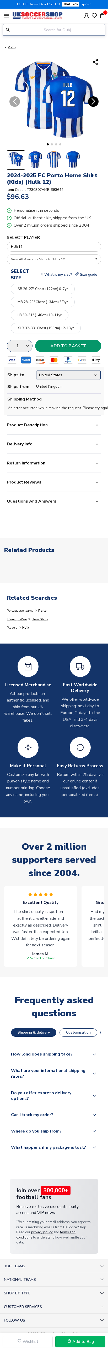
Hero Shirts (40, 619)
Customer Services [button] (23, 1306)
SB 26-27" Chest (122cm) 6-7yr (43, 289)
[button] (48, 144)
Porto (11, 47)
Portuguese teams (20, 611)
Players (12, 628)
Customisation (78, 1032)
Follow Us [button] (14, 1320)
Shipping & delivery (34, 1032)
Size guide (88, 274)
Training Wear (17, 619)
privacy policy (42, 1232)
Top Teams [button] (14, 1266)
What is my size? (58, 274)
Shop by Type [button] (17, 1293)
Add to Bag (82, 1342)
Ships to (15, 375)
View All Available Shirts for (38, 259)
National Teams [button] (20, 1279)
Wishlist (29, 1342)
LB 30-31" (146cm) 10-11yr (40, 315)
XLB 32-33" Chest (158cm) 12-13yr (46, 328)
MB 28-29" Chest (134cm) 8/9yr (43, 302)
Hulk (25, 628)
